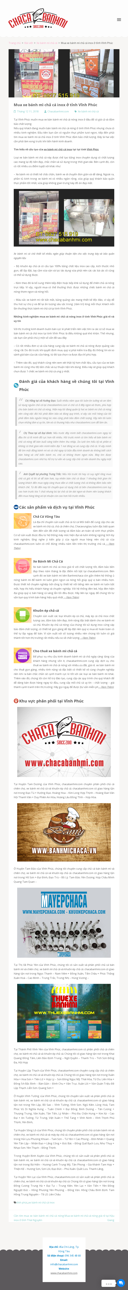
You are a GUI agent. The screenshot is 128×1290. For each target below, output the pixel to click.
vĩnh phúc (22, 1202)
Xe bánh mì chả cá (88, 111)
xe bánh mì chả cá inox (58, 149)
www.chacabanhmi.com (64, 1273)
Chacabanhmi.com (58, 111)
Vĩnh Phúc (93, 149)
